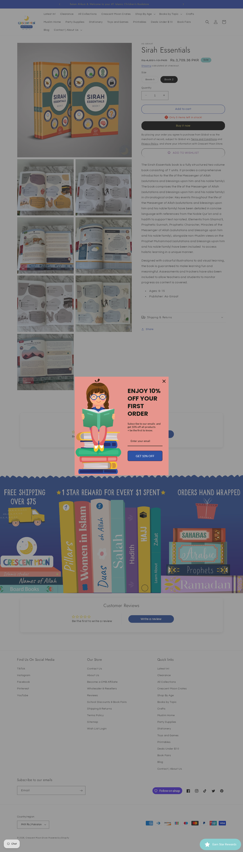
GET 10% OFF (145, 456)
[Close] (164, 381)
